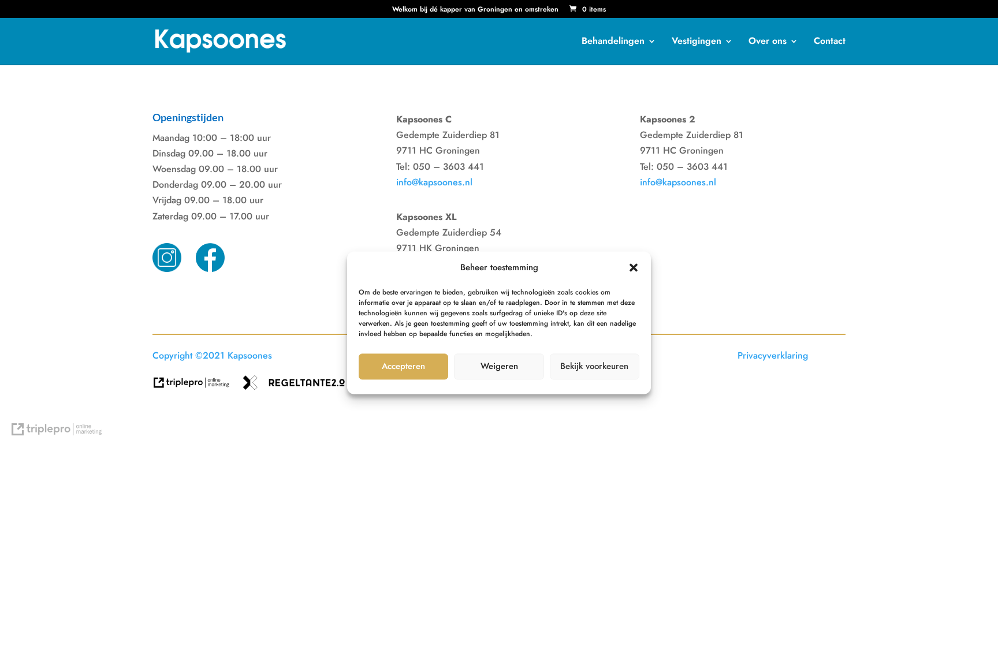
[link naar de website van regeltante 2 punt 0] (298, 386)
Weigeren (499, 366)
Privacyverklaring (773, 355)
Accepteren (403, 366)
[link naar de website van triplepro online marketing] (197, 386)
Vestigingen (696, 42)
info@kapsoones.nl (434, 182)
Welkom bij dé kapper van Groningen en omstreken (475, 10)
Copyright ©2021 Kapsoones (212, 355)
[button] (633, 267)
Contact (830, 42)
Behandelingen (613, 42)
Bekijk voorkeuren (594, 366)
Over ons (767, 42)
